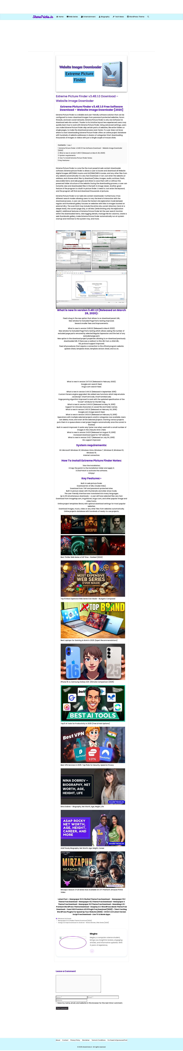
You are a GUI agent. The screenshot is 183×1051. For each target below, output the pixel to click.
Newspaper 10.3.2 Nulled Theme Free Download (90, 899)
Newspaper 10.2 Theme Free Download (95, 902)
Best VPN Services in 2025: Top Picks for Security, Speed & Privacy (87, 765)
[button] (148, 16)
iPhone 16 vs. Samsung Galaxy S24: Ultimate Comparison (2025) (87, 682)
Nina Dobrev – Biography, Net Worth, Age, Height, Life (82, 806)
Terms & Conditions (98, 1040)
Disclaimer (85, 1040)
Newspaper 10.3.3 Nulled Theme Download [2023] (75, 920)
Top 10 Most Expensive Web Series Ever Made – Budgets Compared (88, 599)
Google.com (86, 384)
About (58, 1040)
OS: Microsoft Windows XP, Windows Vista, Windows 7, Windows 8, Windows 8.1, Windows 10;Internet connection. (91, 452)
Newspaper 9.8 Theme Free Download (95, 904)
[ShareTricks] (43, 16)
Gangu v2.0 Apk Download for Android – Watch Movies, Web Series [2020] (83, 922)
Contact (65, 1040)
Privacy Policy (75, 1040)
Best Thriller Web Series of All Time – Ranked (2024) (82, 557)
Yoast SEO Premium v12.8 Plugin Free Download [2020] (89, 909)
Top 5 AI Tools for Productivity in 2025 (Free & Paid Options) (85, 723)
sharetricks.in (87, 1047)
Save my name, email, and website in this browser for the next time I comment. (90, 1003)
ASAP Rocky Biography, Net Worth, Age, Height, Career (82, 848)
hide (69, 145)
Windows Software (64, 918)
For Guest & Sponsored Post (117, 1040)
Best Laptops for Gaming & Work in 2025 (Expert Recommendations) (89, 640)
